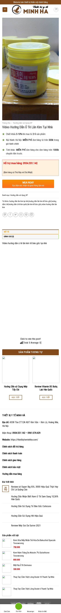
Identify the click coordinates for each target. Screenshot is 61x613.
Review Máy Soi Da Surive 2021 (26, 525)
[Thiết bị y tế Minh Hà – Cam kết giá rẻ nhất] (30, 9)
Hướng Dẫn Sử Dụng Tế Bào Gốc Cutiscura (31, 506)
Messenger (30, 611)
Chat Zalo (7, 611)
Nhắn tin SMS (42, 611)
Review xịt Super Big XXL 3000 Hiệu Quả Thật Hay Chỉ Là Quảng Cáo (34, 488)
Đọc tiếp (15, 397)
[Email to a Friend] (21, 214)
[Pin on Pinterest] (26, 214)
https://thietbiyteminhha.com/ (24, 439)
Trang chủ (6, 123)
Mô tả (6, 232)
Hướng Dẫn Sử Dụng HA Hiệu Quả (27, 515)
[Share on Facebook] (10, 214)
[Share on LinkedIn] (31, 214)
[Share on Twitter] (15, 214)
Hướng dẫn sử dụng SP (22, 123)
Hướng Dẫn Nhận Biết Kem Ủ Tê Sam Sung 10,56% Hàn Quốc (34, 498)
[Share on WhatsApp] (5, 214)
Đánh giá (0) (9, 236)
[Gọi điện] (18, 607)
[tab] (30, 231)
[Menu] (5, 9)
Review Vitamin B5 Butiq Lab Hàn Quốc (46, 388)
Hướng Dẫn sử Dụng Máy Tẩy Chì (15, 388)
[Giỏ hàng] (56, 9)
